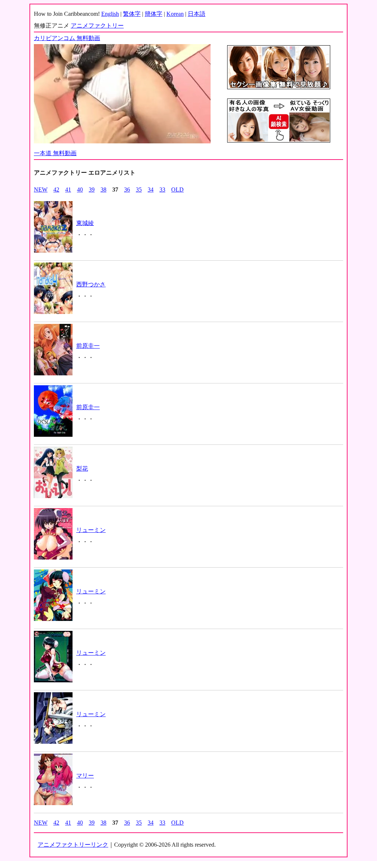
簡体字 (153, 14)
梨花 (82, 468)
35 (139, 189)
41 (68, 189)
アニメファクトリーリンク (73, 845)
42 (56, 189)
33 (162, 189)
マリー (85, 775)
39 (92, 189)
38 (103, 189)
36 (127, 189)
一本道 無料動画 (55, 153)
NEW (40, 189)
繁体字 (132, 14)
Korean (175, 14)
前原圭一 (88, 346)
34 (151, 189)
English (110, 14)
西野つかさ (91, 284)
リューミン (91, 530)
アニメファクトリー (97, 25)
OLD (177, 189)
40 (80, 189)
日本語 (196, 14)
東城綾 (85, 223)
